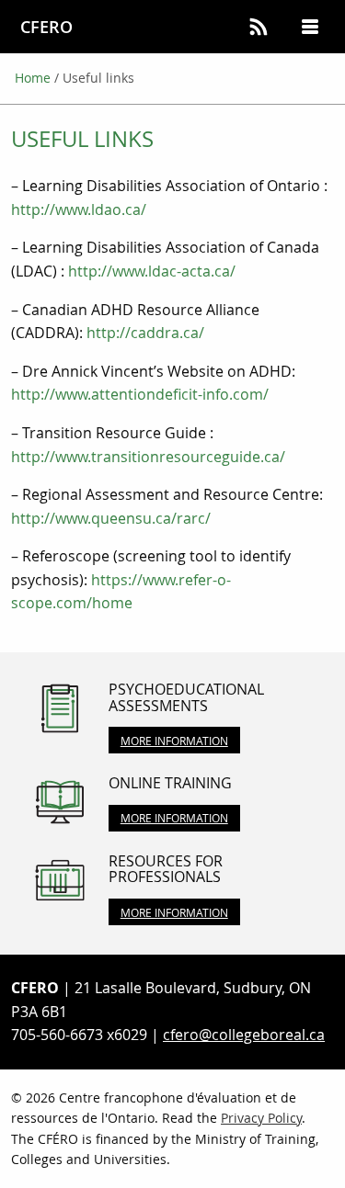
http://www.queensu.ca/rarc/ (111, 518)
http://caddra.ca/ (145, 332)
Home (33, 77)
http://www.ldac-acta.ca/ (152, 271)
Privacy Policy (261, 1117)
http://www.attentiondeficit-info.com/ (140, 394)
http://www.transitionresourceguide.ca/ (148, 457)
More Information (174, 740)
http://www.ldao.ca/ (78, 209)
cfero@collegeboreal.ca (244, 1034)
